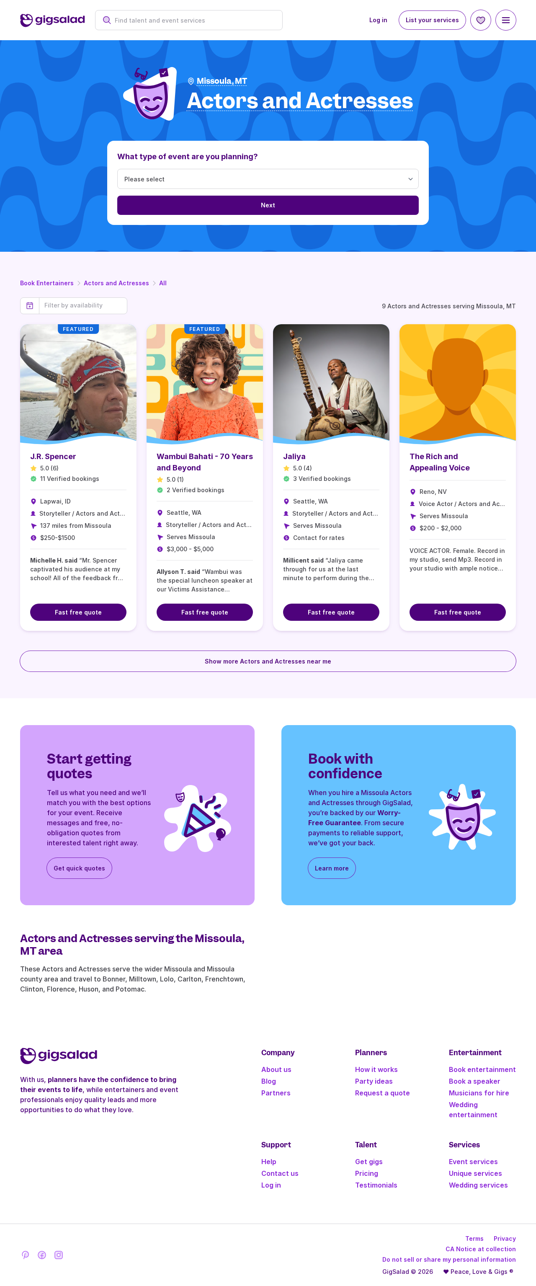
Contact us (280, 1173)
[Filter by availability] (83, 305)
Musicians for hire (479, 1093)
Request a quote (382, 1093)
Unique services (475, 1173)
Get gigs (369, 1161)
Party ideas (374, 1081)
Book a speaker (474, 1081)
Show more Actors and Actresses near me (268, 661)
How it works (376, 1069)
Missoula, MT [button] (222, 81)
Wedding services (478, 1185)
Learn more (332, 868)
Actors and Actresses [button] (300, 101)
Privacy (505, 1238)
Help (268, 1161)
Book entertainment (482, 1069)
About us (276, 1069)
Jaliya (294, 456)
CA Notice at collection (481, 1248)
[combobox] (193, 20)
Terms (474, 1238)
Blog (268, 1081)
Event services (473, 1161)
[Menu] (506, 20)
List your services (432, 19)
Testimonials (376, 1185)
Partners (276, 1093)
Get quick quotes (79, 868)
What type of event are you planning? (187, 156)
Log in (378, 19)
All (163, 283)
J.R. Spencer (53, 456)
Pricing (366, 1173)
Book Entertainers (47, 283)
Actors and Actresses (116, 283)
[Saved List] (481, 20)
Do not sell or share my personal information (449, 1259)
